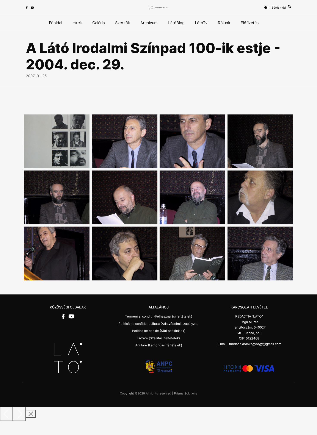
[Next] (19, 414)
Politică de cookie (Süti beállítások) (158, 331)
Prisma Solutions (185, 393)
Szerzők (122, 22)
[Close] (31, 414)
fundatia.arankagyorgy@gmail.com (255, 344)
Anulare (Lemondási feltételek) (158, 345)
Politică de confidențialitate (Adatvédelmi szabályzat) (158, 324)
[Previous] (6, 414)
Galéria (98, 22)
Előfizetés (250, 22)
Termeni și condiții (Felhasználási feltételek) (158, 316)
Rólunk (224, 22)
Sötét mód (279, 7)
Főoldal (55, 22)
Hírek (77, 22)
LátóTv (201, 22)
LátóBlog (176, 22)
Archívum (149, 22)
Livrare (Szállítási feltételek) (158, 338)
